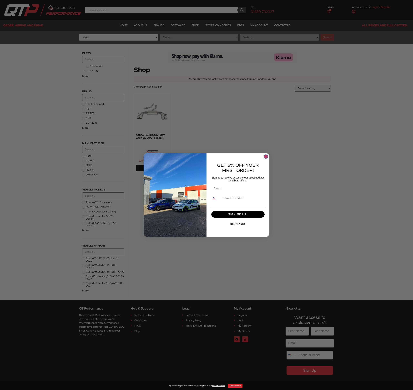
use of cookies (218, 385)
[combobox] (216, 198)
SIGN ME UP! (238, 214)
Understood (235, 385)
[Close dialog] (266, 156)
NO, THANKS (238, 224)
